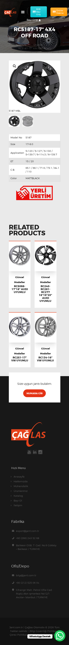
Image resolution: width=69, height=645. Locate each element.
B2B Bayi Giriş (38, 12)
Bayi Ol (18, 500)
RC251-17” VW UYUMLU (19, 359)
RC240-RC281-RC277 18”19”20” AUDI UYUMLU (45, 293)
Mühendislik (21, 486)
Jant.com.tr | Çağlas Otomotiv (27, 627)
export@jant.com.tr (27, 530)
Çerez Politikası (19, 634)
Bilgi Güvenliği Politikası (44, 631)
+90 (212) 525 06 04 (27, 582)
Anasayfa (21, 44)
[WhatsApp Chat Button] (59, 635)
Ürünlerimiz (21, 490)
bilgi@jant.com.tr (26, 575)
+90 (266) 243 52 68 (27, 538)
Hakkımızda (21, 481)
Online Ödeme (59, 11)
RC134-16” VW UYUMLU (45, 359)
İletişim (18, 505)
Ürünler (38, 44)
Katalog (18, 495)
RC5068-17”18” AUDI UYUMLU (20, 289)
